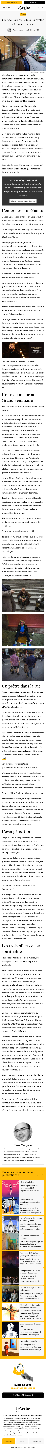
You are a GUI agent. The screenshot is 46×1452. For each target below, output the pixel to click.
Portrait (23, 14)
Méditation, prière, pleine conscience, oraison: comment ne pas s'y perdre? (31, 1307)
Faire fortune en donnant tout (30, 1325)
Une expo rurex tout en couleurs (29, 1236)
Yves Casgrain (19, 30)
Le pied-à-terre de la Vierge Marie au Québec (31, 1219)
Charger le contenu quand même (23, 201)
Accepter (8, 1441)
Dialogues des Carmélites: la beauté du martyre (30, 1271)
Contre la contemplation (30, 1341)
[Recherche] (42, 7)
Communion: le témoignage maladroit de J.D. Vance (30, 1202)
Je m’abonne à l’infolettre (22, 1395)
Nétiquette (31, 1447)
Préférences (36, 1441)
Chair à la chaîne (27, 1182)
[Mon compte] (38, 7)
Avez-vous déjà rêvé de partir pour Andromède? (30, 1254)
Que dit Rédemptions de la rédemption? (31, 1289)
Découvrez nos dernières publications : (17, 1174)
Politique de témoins (18, 1447)
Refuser (22, 1441)
